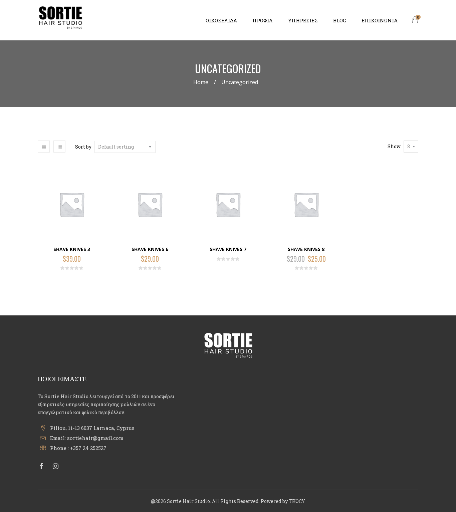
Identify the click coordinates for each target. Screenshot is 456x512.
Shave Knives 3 (71, 249)
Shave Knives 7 (228, 249)
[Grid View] (44, 147)
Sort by (83, 147)
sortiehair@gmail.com (95, 438)
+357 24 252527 (88, 448)
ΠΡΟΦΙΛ (262, 20)
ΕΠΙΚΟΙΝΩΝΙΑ (380, 20)
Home (200, 82)
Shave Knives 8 (306, 249)
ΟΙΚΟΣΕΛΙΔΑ (221, 20)
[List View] (59, 147)
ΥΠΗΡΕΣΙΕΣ (303, 20)
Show (394, 146)
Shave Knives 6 (150, 249)
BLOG (339, 20)
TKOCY (297, 501)
